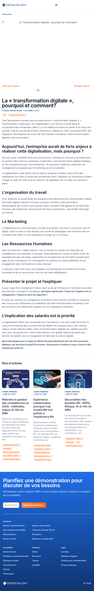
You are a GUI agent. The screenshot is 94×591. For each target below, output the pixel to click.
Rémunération (9, 534)
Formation (7, 449)
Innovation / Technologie (12, 456)
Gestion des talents (11, 452)
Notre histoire (9, 552)
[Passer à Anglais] (56, 5)
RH (4, 115)
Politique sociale (10, 560)
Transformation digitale (18, 115)
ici (21, 348)
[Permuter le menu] (91, 5)
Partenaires (8, 574)
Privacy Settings (68, 565)
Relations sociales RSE (42, 539)
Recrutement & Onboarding (44, 456)
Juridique (70, 442)
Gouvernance (9, 565)
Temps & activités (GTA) (43, 530)
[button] (76, 92)
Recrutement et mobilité (14, 530)
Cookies (65, 552)
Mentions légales (69, 556)
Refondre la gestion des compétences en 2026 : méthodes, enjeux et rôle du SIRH (15, 406)
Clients (6, 569)
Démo (35, 552)
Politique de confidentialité (73, 560)
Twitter (35, 560)
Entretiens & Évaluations (12, 445)
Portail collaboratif (42, 453)
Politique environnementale (16, 556)
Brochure (36, 556)
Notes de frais (10, 539)
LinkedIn (36, 565)
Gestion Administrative (14, 525)
